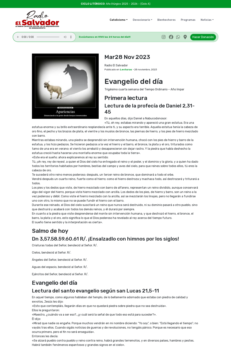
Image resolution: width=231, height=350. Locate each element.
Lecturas (126, 69)
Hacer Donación (203, 37)
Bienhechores (166, 19)
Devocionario (141, 19)
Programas (188, 19)
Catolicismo (117, 19)
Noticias (206, 19)
